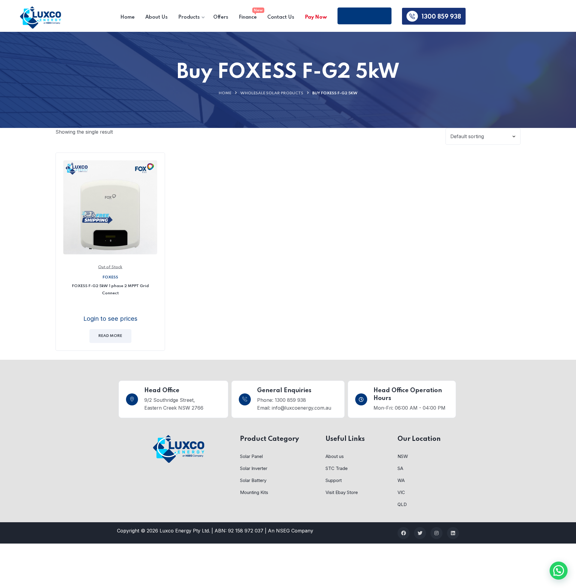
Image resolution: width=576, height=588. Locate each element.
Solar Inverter (253, 468)
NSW (403, 456)
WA (401, 480)
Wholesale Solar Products (271, 93)
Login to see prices (110, 318)
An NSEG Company (290, 531)
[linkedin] (453, 533)
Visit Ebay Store (342, 492)
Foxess (110, 277)
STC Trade (337, 468)
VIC (401, 492)
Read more (110, 336)
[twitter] (420, 533)
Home (225, 93)
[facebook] (404, 533)
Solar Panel (251, 456)
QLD (402, 504)
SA (400, 468)
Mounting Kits (254, 492)
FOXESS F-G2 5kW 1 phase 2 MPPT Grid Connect (110, 289)
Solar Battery (253, 480)
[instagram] (436, 533)
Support (334, 480)
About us (335, 456)
